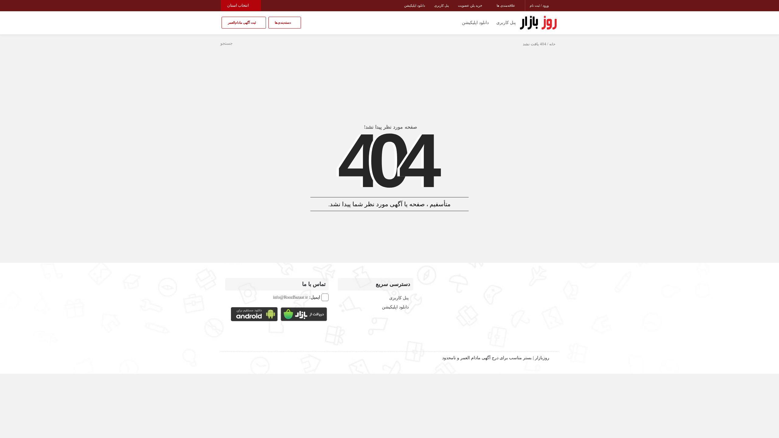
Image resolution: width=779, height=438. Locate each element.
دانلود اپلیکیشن (414, 5)
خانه (552, 44)
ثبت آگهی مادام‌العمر (242, 22)
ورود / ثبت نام (540, 5)
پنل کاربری (441, 5)
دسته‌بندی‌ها (283, 22)
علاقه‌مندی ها (506, 5)
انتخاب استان (238, 5)
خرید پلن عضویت (470, 5)
